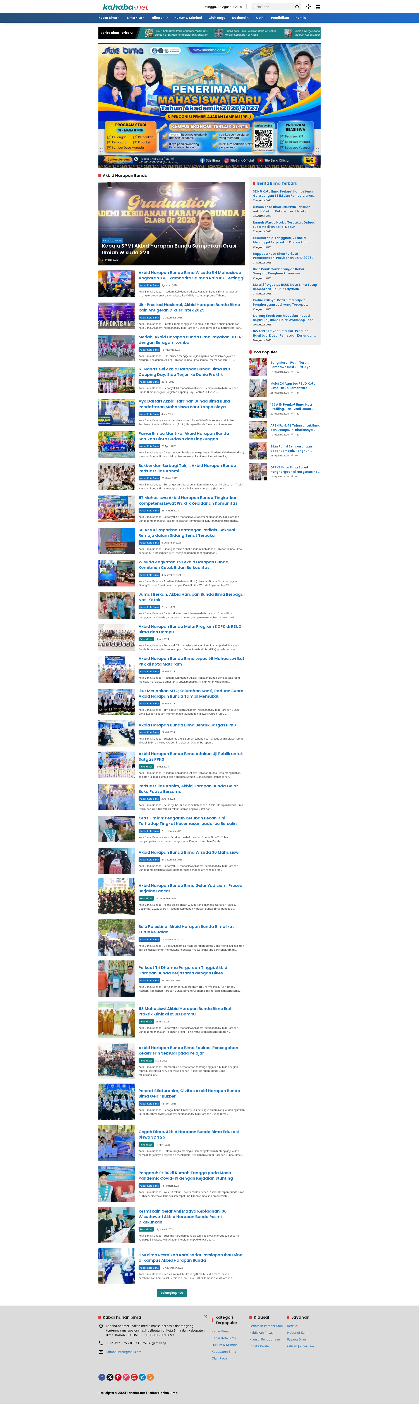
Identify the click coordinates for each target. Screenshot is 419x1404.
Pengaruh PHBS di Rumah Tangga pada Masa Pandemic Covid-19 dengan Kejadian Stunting (186, 1175)
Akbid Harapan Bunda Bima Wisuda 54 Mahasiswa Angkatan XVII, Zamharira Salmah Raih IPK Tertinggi (191, 275)
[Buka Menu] (318, 6)
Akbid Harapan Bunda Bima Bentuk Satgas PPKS (187, 725)
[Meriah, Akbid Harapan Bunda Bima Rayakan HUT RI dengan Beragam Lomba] (116, 348)
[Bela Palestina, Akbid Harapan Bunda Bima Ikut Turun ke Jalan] (116, 937)
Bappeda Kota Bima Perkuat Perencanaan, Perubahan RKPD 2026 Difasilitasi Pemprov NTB (282, 256)
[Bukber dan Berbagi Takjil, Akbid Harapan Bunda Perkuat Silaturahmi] (116, 476)
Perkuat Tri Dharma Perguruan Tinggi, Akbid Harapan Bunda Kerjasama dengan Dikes (183, 970)
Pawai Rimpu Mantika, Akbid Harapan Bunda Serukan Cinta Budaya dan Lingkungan (184, 436)
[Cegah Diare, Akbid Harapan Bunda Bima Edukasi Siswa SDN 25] (116, 1143)
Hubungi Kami (297, 1332)
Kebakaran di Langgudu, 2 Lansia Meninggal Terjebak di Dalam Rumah (282, 240)
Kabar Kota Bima (112, 240)
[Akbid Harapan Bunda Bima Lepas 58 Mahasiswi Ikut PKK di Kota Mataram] (116, 669)
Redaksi (293, 1326)
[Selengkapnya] (205, 1317)
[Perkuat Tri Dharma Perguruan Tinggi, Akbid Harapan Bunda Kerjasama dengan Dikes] (116, 978)
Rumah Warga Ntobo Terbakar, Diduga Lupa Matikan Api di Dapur (265, 32)
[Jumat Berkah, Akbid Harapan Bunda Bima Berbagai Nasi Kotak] (116, 605)
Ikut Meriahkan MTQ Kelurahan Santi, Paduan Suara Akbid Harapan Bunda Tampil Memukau (191, 693)
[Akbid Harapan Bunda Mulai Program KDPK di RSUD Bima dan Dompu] (116, 637)
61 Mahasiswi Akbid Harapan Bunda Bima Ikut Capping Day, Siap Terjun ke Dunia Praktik (184, 371)
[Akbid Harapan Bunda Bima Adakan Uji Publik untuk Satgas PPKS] (116, 765)
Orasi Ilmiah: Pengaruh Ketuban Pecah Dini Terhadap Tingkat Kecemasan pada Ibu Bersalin (188, 820)
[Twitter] (109, 1377)
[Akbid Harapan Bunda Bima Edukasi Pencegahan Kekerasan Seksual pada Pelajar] (116, 1061)
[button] (297, 6)
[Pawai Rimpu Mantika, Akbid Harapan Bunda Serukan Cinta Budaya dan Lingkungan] (116, 444)
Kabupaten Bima (224, 1351)
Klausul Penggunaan (264, 1339)
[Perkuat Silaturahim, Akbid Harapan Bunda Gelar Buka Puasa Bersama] (116, 797)
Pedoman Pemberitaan (266, 1326)
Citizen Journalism (300, 1346)
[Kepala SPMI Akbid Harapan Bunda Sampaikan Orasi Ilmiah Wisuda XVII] (171, 223)
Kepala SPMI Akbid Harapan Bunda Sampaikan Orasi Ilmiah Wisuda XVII (169, 249)
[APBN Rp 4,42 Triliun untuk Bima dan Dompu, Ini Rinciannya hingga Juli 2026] (258, 430)
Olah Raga (219, 1358)
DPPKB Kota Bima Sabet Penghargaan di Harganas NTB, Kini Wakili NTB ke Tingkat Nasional (295, 469)
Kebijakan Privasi (261, 1332)
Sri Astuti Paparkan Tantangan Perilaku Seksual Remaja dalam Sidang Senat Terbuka (187, 532)
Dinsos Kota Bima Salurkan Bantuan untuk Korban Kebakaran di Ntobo (195, 32)
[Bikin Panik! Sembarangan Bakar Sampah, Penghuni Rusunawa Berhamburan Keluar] (258, 450)
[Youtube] (134, 1377)
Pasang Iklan (296, 1339)
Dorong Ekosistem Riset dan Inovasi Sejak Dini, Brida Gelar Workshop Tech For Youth (283, 318)
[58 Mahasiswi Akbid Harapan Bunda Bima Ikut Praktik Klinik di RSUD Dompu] (116, 1019)
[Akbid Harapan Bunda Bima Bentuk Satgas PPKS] (116, 733)
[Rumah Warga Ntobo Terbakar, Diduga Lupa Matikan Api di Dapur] (233, 33)
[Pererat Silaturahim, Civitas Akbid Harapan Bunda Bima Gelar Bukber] (116, 1102)
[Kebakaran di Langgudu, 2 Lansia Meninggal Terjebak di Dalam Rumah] (303, 33)
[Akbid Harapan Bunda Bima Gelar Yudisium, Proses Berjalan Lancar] (116, 896)
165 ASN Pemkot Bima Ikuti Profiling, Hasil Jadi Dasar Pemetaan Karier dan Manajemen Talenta (283, 333)
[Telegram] (142, 1377)
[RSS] (150, 1377)
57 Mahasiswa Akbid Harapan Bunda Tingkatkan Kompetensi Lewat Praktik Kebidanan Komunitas (188, 500)
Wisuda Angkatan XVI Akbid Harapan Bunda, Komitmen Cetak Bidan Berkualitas (184, 564)
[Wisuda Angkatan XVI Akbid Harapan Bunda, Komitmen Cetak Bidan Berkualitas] (116, 573)
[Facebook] (101, 1377)
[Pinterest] (118, 1377)
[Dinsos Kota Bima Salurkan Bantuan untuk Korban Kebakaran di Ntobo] (163, 33)
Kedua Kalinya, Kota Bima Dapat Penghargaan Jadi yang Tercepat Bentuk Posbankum (280, 302)
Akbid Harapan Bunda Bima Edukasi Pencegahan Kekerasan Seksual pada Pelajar (188, 1050)
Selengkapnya (171, 1292)
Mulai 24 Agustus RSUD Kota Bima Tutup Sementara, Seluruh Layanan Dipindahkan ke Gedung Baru (285, 287)
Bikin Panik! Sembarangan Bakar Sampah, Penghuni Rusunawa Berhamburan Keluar (278, 271)
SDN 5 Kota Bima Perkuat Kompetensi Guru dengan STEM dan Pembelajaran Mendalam (283, 193)
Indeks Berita (259, 1346)
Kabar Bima (220, 1331)
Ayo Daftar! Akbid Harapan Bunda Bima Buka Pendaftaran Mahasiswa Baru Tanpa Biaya (184, 403)
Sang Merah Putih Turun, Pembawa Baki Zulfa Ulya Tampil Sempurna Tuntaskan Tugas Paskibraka (293, 365)
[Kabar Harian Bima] (125, 6)
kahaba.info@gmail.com (123, 1352)
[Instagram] (126, 1377)
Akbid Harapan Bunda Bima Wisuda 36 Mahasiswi (189, 852)
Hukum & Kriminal (225, 1345)
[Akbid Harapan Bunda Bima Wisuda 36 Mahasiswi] (116, 861)
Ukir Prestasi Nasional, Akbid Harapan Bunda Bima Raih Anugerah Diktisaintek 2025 (189, 307)
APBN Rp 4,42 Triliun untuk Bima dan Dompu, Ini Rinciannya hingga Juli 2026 (295, 427)
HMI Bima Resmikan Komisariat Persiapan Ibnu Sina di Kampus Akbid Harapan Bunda (191, 1257)
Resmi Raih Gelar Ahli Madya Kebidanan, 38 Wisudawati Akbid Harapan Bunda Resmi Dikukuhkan (183, 1216)
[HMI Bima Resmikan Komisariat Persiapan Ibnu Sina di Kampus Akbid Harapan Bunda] (116, 1266)
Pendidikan (146, 639)
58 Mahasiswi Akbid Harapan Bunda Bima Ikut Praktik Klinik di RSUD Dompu (185, 1011)
